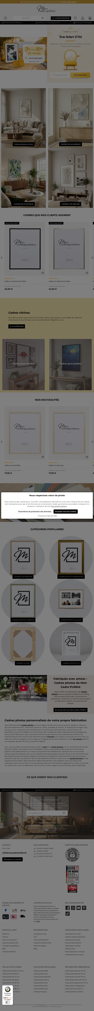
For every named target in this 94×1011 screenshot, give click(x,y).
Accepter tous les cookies (65, 511)
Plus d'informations (59, 506)
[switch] (7, 1002)
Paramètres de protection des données (34, 511)
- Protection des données (47, 516)
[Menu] (11, 986)
